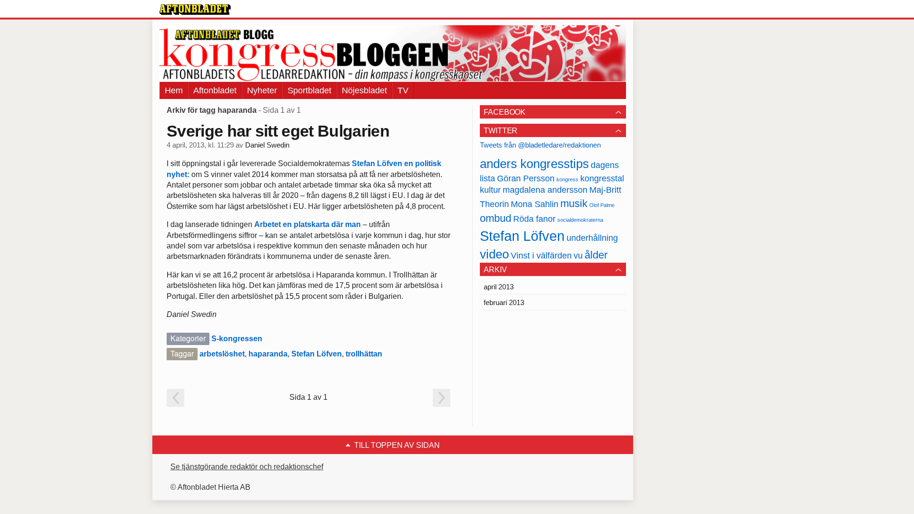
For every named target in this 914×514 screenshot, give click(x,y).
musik (573, 203)
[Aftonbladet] (195, 9)
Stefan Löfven (316, 354)
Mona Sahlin (534, 204)
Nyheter (262, 90)
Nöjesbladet (364, 90)
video (494, 254)
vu (578, 255)
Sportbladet (309, 90)
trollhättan (364, 354)
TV (402, 90)
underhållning (592, 238)
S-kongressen (236, 339)
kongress (567, 179)
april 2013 (499, 287)
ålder (596, 255)
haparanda (268, 354)
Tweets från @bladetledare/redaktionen (540, 145)
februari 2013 (504, 302)
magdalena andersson (545, 190)
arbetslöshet (222, 354)
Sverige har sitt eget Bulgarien (278, 131)
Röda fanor (534, 219)
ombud (495, 218)
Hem (174, 90)
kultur (490, 190)
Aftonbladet (215, 90)
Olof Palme (602, 205)
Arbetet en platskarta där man (307, 224)
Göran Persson (526, 178)
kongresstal (602, 178)
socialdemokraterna (580, 220)
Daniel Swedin (267, 145)
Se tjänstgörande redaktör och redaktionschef (246, 467)
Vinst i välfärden (541, 255)
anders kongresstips (534, 164)
